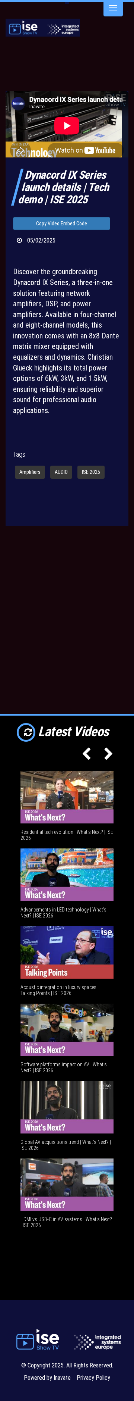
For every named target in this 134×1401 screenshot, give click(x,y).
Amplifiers (30, 472)
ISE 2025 (91, 472)
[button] (84, 756)
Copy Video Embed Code (61, 223)
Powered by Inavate (47, 1377)
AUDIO (61, 472)
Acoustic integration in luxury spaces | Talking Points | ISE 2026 (59, 990)
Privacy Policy (93, 1377)
